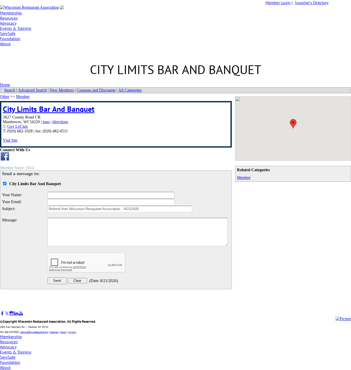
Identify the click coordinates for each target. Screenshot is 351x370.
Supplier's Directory (311, 2)
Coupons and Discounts (96, 90)
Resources (9, 18)
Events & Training (15, 28)
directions (60, 122)
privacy (72, 332)
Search (9, 90)
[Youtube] (21, 313)
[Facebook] (2, 313)
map (46, 122)
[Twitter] (7, 313)
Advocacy (8, 23)
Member (244, 177)
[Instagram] (12, 313)
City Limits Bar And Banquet (48, 109)
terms (63, 332)
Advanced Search (32, 90)
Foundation (10, 38)
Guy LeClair (17, 126)
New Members (62, 90)
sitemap (54, 332)
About (5, 43)
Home (5, 85)
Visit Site (10, 140)
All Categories (130, 90)
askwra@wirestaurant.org (34, 332)
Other (4, 96)
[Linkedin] (16, 313)
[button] (293, 124)
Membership (11, 12)
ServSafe (7, 33)
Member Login (278, 2)
